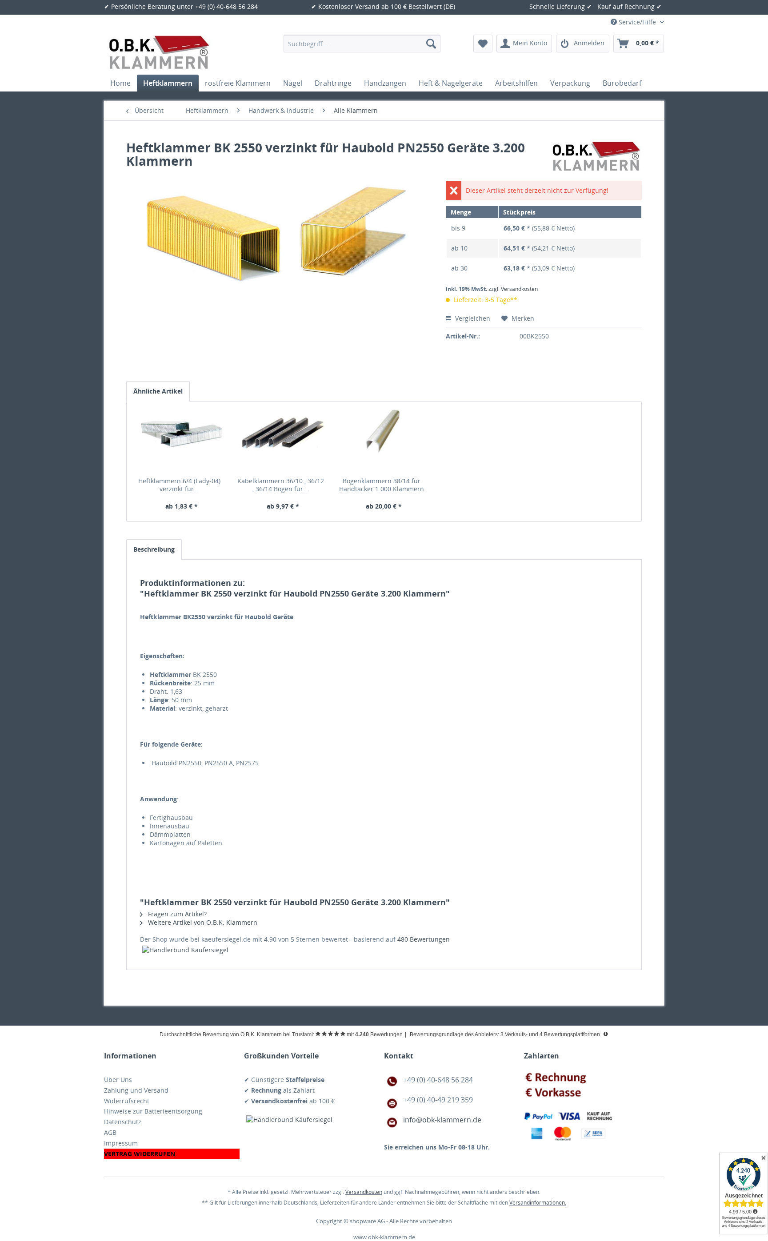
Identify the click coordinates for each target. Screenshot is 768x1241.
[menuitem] (362, 43)
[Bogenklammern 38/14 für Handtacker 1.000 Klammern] (384, 441)
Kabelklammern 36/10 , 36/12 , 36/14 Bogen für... (280, 485)
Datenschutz (122, 1122)
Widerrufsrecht (126, 1101)
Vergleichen (471, 318)
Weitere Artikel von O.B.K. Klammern (201, 922)
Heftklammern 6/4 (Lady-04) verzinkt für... (179, 485)
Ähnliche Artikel (158, 391)
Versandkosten (363, 1192)
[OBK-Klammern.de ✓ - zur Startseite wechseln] (159, 52)
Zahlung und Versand (136, 1090)
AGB (110, 1132)
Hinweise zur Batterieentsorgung (153, 1111)
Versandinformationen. (537, 1202)
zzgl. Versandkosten (513, 289)
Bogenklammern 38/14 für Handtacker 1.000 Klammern (381, 485)
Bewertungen (423, 939)
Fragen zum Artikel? (176, 914)
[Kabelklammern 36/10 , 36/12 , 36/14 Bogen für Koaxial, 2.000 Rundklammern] (283, 441)
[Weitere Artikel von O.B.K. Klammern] (597, 156)
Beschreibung (154, 549)
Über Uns (118, 1079)
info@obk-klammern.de (442, 1120)
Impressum (121, 1143)
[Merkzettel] (482, 43)
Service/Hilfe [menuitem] (637, 22)
